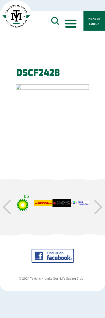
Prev (7, 207)
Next (98, 207)
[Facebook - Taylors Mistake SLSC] (52, 261)
